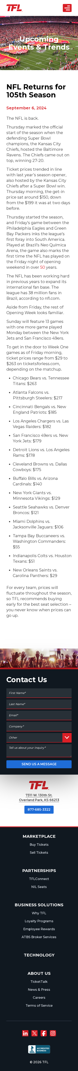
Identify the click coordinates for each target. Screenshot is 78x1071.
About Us (39, 973)
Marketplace (39, 836)
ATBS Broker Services (39, 937)
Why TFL (39, 913)
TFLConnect (39, 879)
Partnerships (39, 870)
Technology (39, 955)
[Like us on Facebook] (44, 1033)
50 (42, 267)
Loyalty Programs (39, 921)
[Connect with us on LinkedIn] (25, 1033)
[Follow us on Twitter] (34, 1033)
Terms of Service (39, 1005)
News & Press (39, 990)
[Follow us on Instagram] (53, 1033)
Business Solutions (39, 904)
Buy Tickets (39, 845)
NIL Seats (39, 887)
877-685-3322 (39, 809)
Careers (39, 997)
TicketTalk (39, 982)
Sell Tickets (39, 852)
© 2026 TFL (39, 1062)
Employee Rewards (39, 929)
